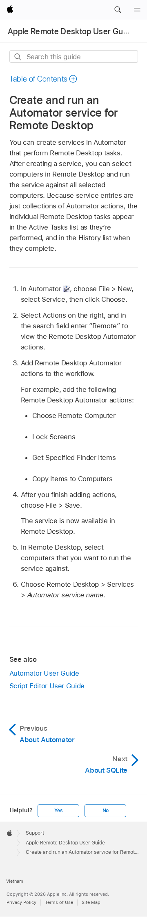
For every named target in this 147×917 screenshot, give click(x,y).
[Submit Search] (18, 57)
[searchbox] (73, 56)
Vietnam (14, 881)
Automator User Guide (44, 673)
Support (35, 833)
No (105, 810)
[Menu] (137, 10)
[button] (117, 10)
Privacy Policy (21, 902)
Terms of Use (59, 902)
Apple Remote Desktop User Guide (71, 31)
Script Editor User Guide (47, 686)
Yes (58, 810)
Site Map (91, 902)
